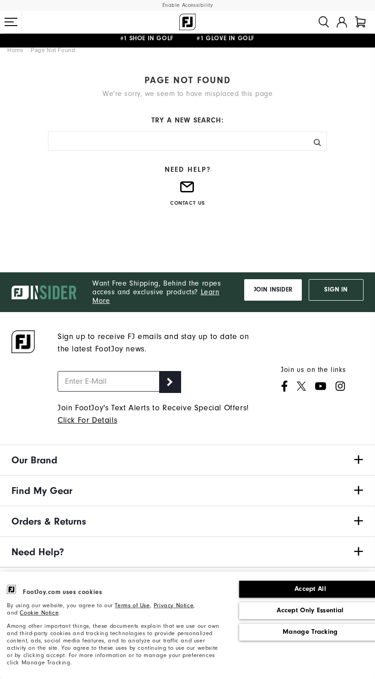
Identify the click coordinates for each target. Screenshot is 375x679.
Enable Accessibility (187, 5)
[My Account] (342, 22)
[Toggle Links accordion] (187, 460)
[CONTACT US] (187, 190)
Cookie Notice (39, 612)
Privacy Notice (173, 605)
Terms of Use (132, 605)
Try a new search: (187, 120)
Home (16, 50)
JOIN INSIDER (273, 289)
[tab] (360, 22)
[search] (324, 22)
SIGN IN (336, 289)
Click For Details (87, 420)
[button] (11, 22)
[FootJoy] (187, 21)
